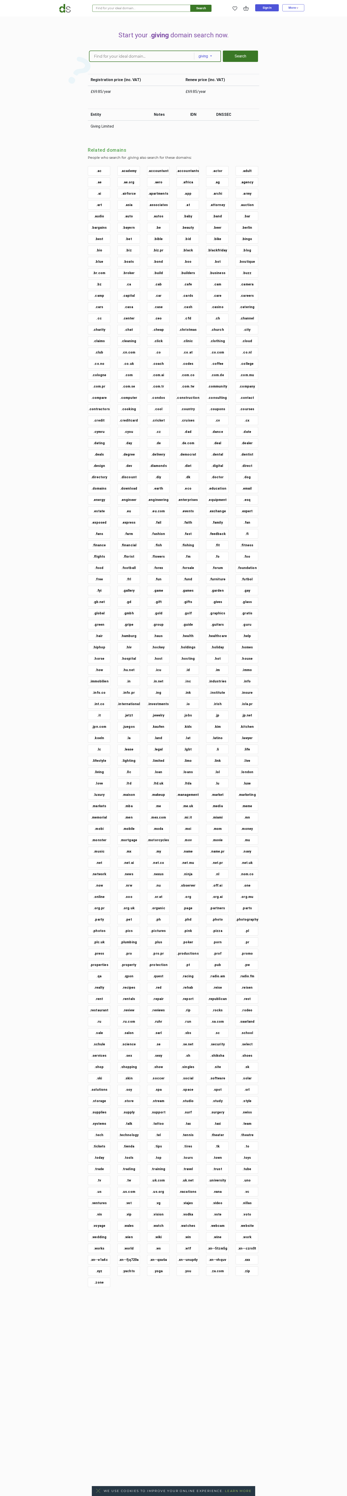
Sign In (266, 7)
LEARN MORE (238, 1491)
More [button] (292, 7)
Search (201, 8)
